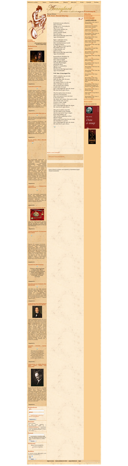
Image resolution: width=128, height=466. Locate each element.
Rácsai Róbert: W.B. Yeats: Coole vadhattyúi (91, 37)
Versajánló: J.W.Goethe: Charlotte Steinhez (37, 346)
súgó (79, 461)
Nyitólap (96, 2)
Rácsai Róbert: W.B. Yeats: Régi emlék (92, 56)
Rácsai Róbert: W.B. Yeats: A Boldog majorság (91, 89)
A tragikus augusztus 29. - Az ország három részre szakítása (37, 232)
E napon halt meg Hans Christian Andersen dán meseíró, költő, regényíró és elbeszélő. (37, 304)
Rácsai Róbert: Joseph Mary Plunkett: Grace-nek (91, 52)
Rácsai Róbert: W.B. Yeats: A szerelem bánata (91, 23)
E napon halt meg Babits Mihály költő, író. (37, 113)
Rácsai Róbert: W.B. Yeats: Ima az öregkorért (92, 71)
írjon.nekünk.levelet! (61, 461)
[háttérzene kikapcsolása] (38, 446)
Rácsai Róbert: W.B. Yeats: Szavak (91, 74)
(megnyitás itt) (31, 83)
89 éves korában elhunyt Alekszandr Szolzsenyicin (37, 140)
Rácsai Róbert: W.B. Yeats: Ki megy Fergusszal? (92, 63)
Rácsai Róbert (51, 14)
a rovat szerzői (88, 16)
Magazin (65, 2)
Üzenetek (88, 2)
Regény (44, 2)
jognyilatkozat (73, 461)
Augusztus (30, 48)
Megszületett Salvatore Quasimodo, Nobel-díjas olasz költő (37, 284)
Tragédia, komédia (54, 2)
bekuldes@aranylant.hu (34, 427)
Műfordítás (73, 2)
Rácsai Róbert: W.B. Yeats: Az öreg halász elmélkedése (92, 34)
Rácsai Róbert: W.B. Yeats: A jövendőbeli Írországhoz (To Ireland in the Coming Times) (92, 85)
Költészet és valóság (33, 2)
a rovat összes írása (90, 17)
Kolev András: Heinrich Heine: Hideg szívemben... (92, 60)
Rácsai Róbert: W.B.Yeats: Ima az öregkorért (92, 67)
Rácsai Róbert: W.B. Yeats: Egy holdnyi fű (92, 45)
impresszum (50, 461)
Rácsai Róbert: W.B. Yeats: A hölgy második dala (91, 97)
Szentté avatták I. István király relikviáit (36, 207)
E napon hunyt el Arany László (34, 86)
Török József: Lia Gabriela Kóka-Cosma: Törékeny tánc (91, 30)
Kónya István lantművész (37, 445)
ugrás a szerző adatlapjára (54, 152)
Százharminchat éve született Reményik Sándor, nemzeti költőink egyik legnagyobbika (37, 365)
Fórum (81, 2)
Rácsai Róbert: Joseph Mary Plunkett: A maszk (91, 49)
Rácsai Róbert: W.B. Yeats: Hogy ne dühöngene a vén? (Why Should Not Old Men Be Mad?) (92, 79)
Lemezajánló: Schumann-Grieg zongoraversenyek (37, 186)
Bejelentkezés (31, 41)
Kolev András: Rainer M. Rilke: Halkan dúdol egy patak (92, 41)
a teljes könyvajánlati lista (91, 104)
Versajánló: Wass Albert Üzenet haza (36, 264)
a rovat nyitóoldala (89, 18)
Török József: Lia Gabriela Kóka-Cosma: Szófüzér (91, 26)
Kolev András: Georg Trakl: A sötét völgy (92, 93)
